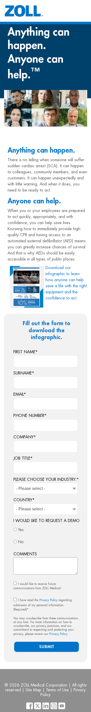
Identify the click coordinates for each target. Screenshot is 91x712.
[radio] (45, 530)
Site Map (33, 690)
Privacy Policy (48, 600)
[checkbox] (45, 536)
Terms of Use (57, 690)
